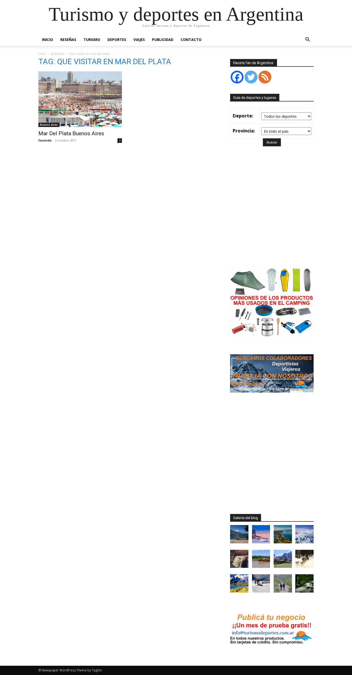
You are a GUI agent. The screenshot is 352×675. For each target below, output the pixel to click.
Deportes (116, 39)
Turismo (91, 39)
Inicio (47, 39)
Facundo (45, 140)
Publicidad (162, 39)
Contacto (191, 39)
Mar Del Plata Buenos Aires (71, 133)
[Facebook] (237, 77)
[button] (307, 40)
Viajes (139, 39)
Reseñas (68, 39)
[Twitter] (251, 77)
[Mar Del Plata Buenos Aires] (80, 99)
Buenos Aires (49, 124)
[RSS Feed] (264, 77)
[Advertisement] (273, 214)
